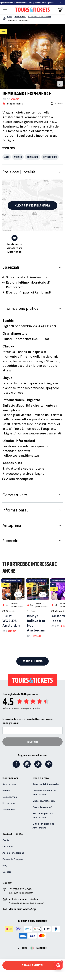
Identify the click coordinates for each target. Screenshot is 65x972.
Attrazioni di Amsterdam (46, 784)
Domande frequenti (13, 859)
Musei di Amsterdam (43, 800)
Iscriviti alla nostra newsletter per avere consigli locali (27, 720)
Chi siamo (7, 846)
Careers (6, 871)
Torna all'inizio (33, 661)
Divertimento (50, 156)
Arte (6, 156)
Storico (18, 156)
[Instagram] (27, 764)
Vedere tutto (8, 148)
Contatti (7, 840)
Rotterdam (8, 803)
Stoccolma (8, 809)
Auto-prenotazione (13, 852)
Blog (4, 865)
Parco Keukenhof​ (42, 807)
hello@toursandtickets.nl (21, 455)
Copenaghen (9, 796)
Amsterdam (9, 784)
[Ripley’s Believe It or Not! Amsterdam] (38, 608)
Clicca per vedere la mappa (32, 205)
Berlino (6, 790)
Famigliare (32, 156)
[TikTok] (38, 764)
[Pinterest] (48, 764)
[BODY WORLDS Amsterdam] (13, 605)
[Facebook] (16, 764)
